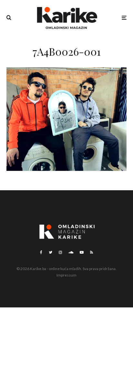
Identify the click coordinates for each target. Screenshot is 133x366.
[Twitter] (51, 252)
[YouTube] (82, 252)
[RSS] (91, 252)
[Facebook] (41, 252)
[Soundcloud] (71, 252)
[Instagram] (60, 252)
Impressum (66, 275)
